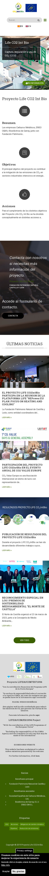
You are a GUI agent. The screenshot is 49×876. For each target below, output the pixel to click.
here (37, 756)
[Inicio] (24, 8)
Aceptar (6, 871)
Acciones (8, 206)
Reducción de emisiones (29, 828)
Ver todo (24, 640)
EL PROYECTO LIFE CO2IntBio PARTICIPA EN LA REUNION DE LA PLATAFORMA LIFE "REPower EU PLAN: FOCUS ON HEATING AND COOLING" (23, 398)
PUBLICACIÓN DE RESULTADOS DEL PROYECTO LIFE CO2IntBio (24, 536)
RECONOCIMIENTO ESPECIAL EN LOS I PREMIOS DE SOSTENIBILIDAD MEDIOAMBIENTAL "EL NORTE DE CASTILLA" (23, 603)
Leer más (6, 417)
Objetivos (9, 164)
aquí (37, 715)
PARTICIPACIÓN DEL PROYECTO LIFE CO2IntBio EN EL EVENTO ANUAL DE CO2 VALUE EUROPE (22, 467)
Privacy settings (24, 850)
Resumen (9, 123)
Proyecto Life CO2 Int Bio (22, 281)
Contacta (13, 316)
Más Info (5, 865)
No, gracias (18, 871)
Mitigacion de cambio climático (32, 824)
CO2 (6, 824)
